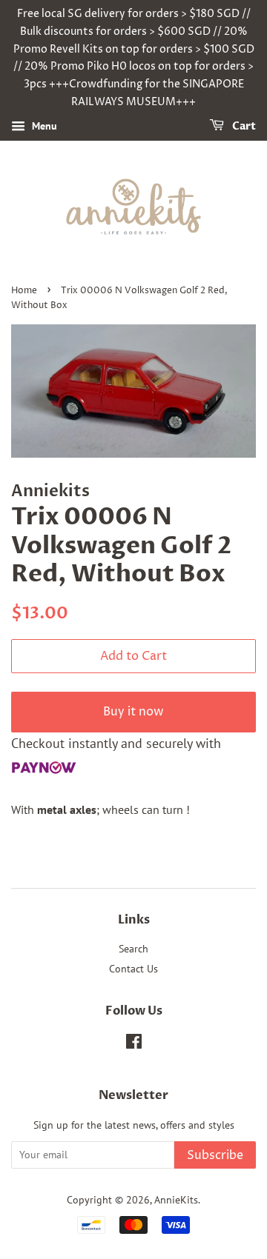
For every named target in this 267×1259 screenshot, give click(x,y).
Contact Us (133, 968)
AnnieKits (176, 1199)
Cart (243, 126)
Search (133, 948)
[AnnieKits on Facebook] (133, 1044)
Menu (43, 126)
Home (24, 290)
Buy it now (133, 712)
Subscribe (215, 1155)
